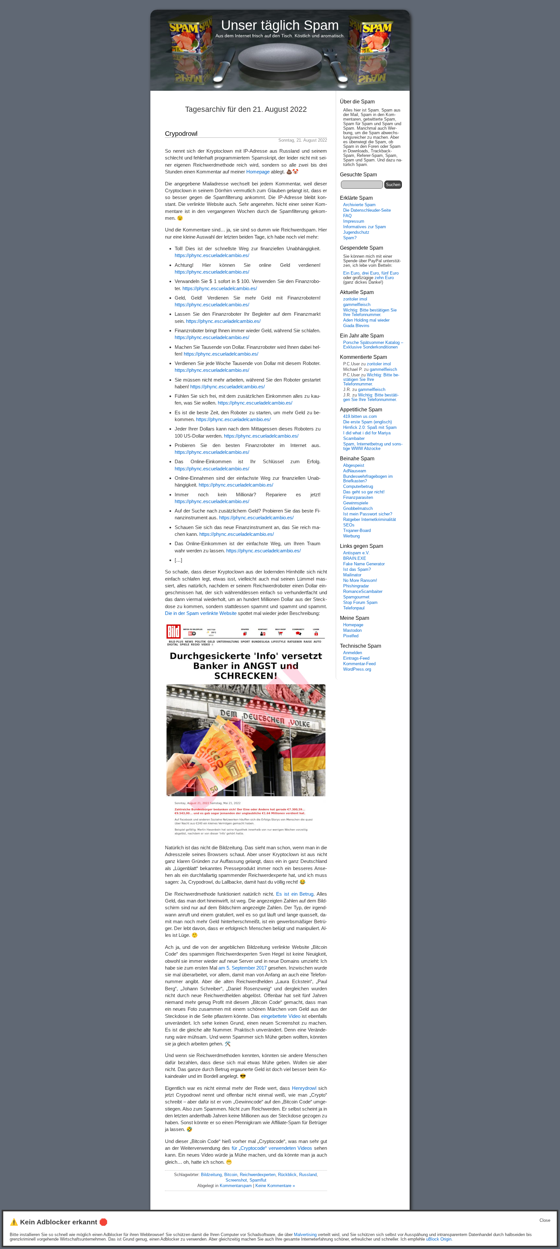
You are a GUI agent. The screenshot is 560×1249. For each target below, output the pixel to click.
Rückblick (287, 1174)
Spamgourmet (356, 597)
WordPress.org (357, 669)
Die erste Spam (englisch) (367, 422)
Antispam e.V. (356, 553)
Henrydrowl (304, 1088)
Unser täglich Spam (280, 25)
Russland (308, 1174)
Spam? (349, 238)
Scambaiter (354, 438)
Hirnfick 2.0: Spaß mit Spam (370, 427)
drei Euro (370, 273)
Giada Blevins (356, 326)
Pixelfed (350, 636)
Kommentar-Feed (359, 664)
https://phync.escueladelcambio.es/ (212, 255)
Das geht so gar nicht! (364, 492)
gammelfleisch (356, 304)
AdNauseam (354, 471)
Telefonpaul (354, 608)
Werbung (351, 536)
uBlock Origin (438, 1239)
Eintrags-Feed (356, 658)
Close (545, 1220)
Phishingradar (356, 586)
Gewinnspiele (355, 503)
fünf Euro (390, 273)
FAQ (347, 216)
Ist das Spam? (357, 569)
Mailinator (352, 575)
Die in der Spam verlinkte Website (201, 613)
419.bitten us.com (360, 416)
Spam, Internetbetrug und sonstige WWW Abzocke (372, 446)
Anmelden (352, 653)
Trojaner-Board (357, 530)
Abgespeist (353, 465)
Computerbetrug (358, 486)
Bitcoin (230, 1174)
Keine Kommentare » (275, 1185)
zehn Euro (384, 278)
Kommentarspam (236, 1185)
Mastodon (352, 630)
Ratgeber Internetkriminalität (369, 519)
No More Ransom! (360, 580)
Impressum (353, 221)
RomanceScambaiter (362, 591)
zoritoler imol (355, 299)
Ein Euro (351, 273)
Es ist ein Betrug (294, 894)
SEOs (349, 525)
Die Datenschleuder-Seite (367, 210)
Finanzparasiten (358, 497)
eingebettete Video (280, 1016)
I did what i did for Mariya (367, 433)
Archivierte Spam (359, 205)
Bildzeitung (211, 1174)
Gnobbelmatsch (358, 508)
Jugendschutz (356, 232)
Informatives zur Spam (364, 227)
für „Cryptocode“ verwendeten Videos (272, 1148)
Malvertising (305, 1234)
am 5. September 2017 (242, 968)
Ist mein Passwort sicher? (367, 514)
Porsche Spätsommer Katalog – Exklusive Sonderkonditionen (373, 344)
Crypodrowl (181, 133)
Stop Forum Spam (360, 602)
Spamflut (258, 1180)
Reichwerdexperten (257, 1174)
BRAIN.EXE (354, 558)
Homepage (258, 171)
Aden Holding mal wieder (366, 320)
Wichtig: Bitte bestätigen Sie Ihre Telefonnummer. (370, 312)
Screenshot (236, 1180)
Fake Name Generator (364, 564)
